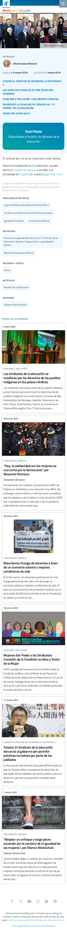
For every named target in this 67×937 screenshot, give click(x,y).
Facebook (12, 901)
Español (24, 174)
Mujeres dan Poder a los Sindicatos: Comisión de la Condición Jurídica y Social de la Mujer (33, 649)
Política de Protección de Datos (39, 925)
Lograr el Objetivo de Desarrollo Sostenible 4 (26, 205)
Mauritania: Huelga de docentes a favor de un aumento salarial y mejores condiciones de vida (33, 556)
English (18, 170)
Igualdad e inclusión (14, 220)
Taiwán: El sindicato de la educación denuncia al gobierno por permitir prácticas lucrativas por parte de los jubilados (33, 741)
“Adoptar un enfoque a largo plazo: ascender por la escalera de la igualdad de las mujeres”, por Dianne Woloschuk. (33, 836)
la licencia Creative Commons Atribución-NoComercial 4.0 (35, 920)
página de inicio (53, 174)
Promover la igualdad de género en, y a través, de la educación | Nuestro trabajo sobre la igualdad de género (31, 241)
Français (31, 170)
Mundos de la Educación (16, 10)
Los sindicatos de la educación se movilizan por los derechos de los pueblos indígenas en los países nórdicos (33, 367)
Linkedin (55, 901)
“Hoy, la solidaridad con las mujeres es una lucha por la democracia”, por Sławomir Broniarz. (33, 462)
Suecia (7, 270)
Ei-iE (5, 4)
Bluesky (46, 901)
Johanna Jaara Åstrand (15, 304)
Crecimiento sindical (39, 220)
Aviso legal (17, 925)
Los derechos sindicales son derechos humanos (28, 212)
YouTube (29, 901)
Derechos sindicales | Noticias (19, 252)
